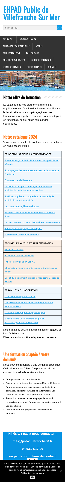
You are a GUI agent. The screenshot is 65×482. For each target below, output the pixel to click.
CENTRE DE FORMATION (41, 60)
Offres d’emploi (34, 67)
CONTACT (52, 67)
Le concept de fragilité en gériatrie (22, 206)
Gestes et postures (14, 249)
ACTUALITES (8, 39)
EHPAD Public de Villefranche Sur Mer (31, 13)
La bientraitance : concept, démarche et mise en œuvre (32, 222)
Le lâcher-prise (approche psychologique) (25, 312)
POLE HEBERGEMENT (11, 53)
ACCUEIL (39, 46)
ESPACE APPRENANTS (12, 67)
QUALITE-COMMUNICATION (14, 60)
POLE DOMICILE (32, 53)
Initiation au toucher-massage (19, 255)
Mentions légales (28, 39)
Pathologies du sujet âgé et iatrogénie (23, 228)
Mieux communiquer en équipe (20, 296)
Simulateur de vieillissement (18, 180)
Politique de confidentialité (16, 46)
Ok (32, 477)
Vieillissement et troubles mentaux (22, 234)
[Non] (61, 470)
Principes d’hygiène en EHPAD (20, 261)
